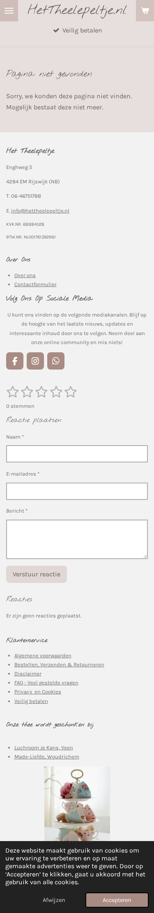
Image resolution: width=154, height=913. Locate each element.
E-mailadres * (22, 474)
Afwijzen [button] (54, 900)
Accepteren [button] (117, 900)
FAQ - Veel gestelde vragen (46, 683)
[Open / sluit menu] (9, 10)
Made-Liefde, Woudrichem (46, 757)
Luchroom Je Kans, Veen (43, 747)
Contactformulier (35, 284)
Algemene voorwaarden (42, 655)
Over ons (25, 275)
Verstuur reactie (36, 574)
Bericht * (17, 511)
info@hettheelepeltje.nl (40, 211)
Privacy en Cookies (37, 692)
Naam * (15, 437)
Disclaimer (27, 673)
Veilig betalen (31, 701)
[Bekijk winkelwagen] (145, 10)
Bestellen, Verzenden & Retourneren (59, 664)
